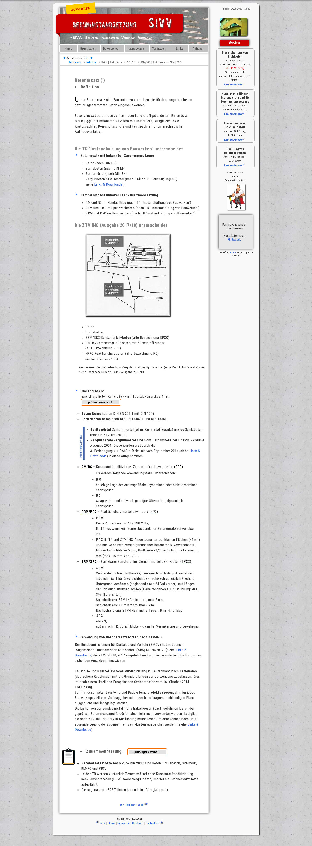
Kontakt (137, 823)
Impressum (124, 823)
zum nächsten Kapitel (132, 804)
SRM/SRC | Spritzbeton (153, 62)
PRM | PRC (175, 62)
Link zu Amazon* (234, 84)
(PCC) (178, 467)
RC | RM (131, 62)
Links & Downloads (108, 184)
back (102, 823)
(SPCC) (185, 561)
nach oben (152, 823)
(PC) (154, 511)
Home (68, 48)
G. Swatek (234, 239)
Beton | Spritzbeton (111, 62)
